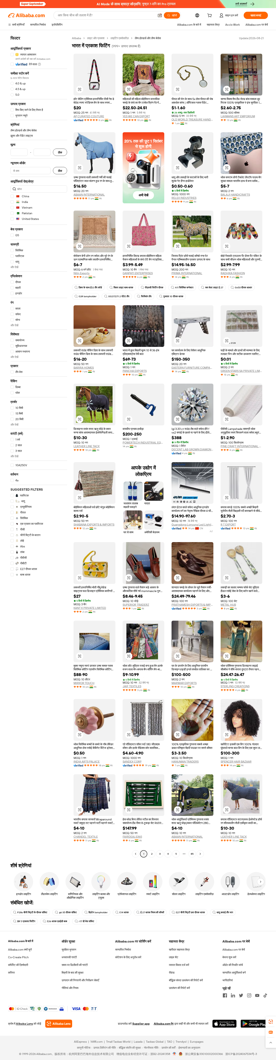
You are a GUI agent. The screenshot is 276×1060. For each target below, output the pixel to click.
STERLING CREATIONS (235, 686)
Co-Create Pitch (18, 957)
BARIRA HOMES (84, 367)
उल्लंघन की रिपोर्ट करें (179, 988)
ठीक (60, 152)
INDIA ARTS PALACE (87, 761)
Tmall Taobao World (118, 1041)
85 (192, 853)
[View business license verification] (174, 1054)
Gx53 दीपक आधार (243, 287)
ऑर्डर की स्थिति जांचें (232, 965)
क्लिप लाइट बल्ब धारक (123, 287)
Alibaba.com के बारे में (20, 941)
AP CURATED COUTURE (89, 116)
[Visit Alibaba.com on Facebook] (224, 995)
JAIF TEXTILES (132, 686)
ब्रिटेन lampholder (98, 912)
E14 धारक (124, 912)
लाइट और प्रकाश (95, 38)
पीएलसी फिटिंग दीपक (154, 287)
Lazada (138, 1041)
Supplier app (141, 1023)
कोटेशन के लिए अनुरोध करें (128, 957)
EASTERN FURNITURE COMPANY (192, 367)
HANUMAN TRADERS (185, 761)
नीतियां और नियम (70, 988)
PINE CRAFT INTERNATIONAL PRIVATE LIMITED (241, 446)
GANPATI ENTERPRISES (138, 273)
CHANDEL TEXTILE (86, 836)
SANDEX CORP (132, 761)
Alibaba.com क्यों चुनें (20, 949)
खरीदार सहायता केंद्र (179, 949)
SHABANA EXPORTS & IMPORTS (94, 524)
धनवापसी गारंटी (69, 957)
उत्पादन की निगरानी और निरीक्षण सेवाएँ (80, 980)
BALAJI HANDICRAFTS (235, 194)
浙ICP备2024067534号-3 (241, 1054)
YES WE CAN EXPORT (136, 116)
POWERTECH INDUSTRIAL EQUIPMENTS (143, 442)
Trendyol (181, 1041)
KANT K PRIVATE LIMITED (90, 608)
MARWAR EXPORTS (184, 683)
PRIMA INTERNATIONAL (187, 273)
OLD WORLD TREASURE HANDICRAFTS (192, 119)
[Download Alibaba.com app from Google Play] (254, 1024)
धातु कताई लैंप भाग (225, 912)
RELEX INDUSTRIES (184, 197)
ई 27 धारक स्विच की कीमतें (152, 912)
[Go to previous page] (135, 853)
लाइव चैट (173, 957)
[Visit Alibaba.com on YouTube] (257, 995)
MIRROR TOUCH (84, 683)
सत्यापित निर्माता (123, 949)
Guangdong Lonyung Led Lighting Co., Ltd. (192, 524)
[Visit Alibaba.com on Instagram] (249, 995)
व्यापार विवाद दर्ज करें (179, 965)
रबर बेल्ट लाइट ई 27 (214, 287)
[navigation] (39, 446)
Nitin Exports (82, 273)
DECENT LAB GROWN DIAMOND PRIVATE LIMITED (192, 449)
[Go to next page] (200, 853)
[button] (159, 15)
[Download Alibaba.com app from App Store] (224, 1024)
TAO (169, 1041)
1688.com (96, 1041)
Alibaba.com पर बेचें (233, 949)
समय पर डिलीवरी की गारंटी (75, 965)
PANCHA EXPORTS (135, 371)
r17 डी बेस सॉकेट (86, 921)
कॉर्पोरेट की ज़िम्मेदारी (18, 965)
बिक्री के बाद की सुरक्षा (72, 972)
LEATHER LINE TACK (87, 446)
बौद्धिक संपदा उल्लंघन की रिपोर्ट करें (186, 980)
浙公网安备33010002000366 (204, 1054)
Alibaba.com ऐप (164, 1023)
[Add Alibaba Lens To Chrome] (58, 1024)
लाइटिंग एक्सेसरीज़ (120, 38)
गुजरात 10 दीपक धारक (173, 296)
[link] (270, 1021)
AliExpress (80, 1041)
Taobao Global (154, 1041)
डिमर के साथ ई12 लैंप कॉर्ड (90, 287)
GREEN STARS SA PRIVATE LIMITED (241, 371)
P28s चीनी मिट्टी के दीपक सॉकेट (32, 912)
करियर (11, 972)
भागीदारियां (227, 980)
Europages (196, 1041)
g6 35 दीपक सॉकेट (68, 912)
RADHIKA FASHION (233, 273)
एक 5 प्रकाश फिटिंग (26, 921)
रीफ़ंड (172, 972)
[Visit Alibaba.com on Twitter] (241, 995)
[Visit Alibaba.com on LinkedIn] (233, 995)
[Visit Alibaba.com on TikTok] (265, 995)
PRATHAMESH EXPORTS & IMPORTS (192, 604)
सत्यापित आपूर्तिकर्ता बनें (234, 972)
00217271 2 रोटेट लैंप (118, 296)
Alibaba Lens (24, 1023)
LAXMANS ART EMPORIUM (238, 116)
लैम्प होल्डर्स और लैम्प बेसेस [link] (148, 38)
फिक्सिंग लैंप (146, 296)
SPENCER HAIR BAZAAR (236, 761)
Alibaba (76, 38)
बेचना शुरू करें (229, 957)
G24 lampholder (88, 296)
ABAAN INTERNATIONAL (89, 194)
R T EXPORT (228, 524)
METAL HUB (228, 604)
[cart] (210, 16)
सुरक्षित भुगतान (69, 949)
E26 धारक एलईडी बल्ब (57, 921)
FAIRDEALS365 (132, 836)
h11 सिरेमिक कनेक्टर (184, 287)
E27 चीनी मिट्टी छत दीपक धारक (190, 912)
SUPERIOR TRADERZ (136, 604)
